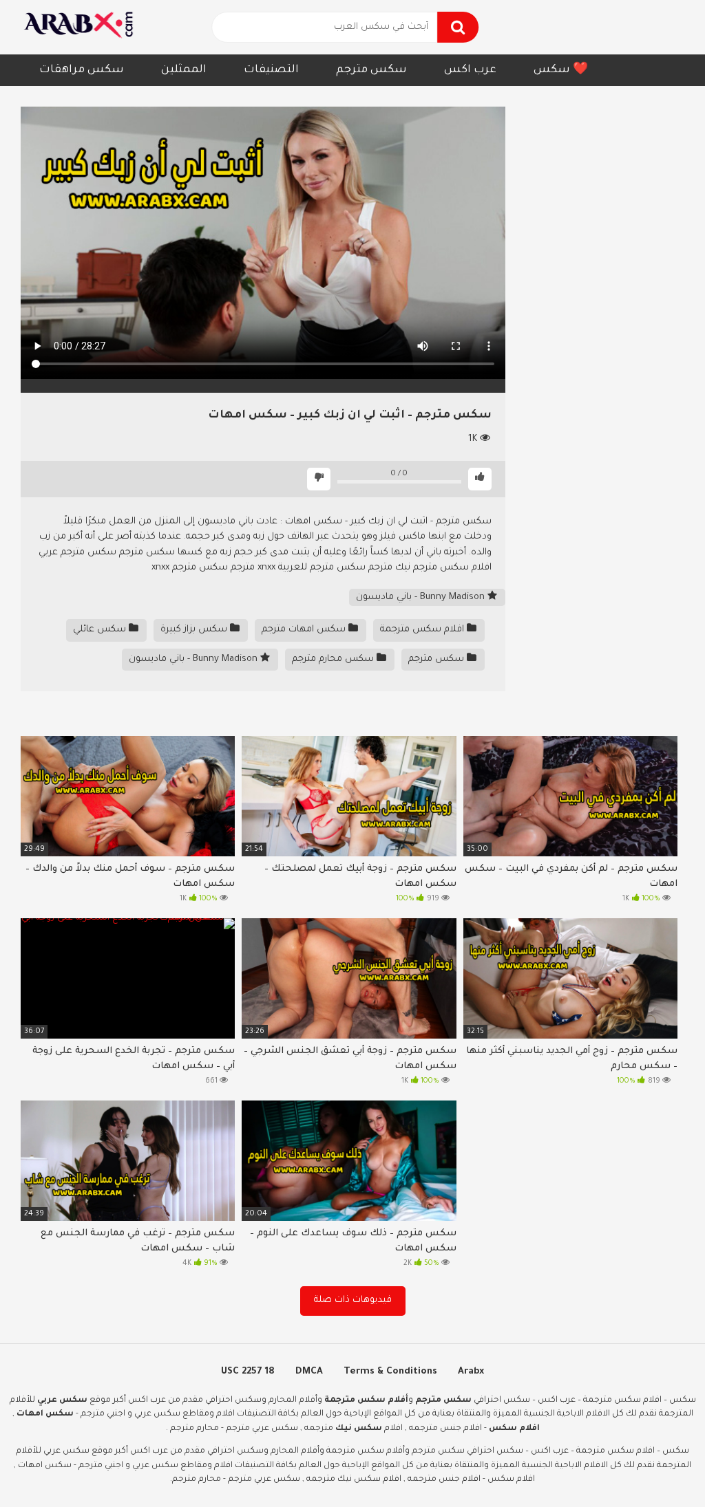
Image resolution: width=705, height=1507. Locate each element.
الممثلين (184, 70)
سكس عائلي (101, 630)
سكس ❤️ (561, 70)
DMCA (309, 1372)
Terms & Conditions (390, 1372)
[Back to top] (658, 1465)
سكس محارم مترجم (334, 659)
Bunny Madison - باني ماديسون (421, 597)
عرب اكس (470, 70)
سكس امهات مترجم (305, 630)
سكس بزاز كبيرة (195, 630)
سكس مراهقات (81, 70)
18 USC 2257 (248, 1372)
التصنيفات (271, 70)
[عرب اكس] (83, 27)
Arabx (471, 1372)
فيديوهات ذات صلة (353, 1300)
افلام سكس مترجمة (423, 630)
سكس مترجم (371, 70)
